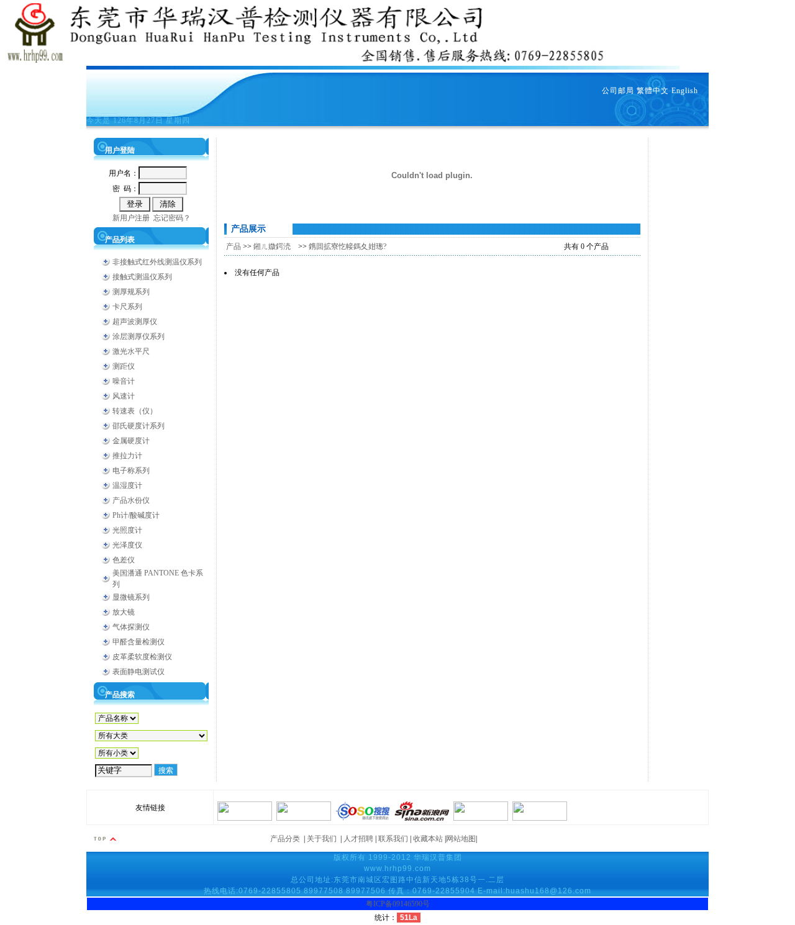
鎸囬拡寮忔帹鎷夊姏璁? (347, 246)
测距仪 (123, 366)
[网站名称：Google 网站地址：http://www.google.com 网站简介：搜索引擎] (480, 818)
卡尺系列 (127, 306)
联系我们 (393, 838)
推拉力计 (127, 455)
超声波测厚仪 (134, 321)
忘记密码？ (172, 218)
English (684, 90)
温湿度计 (127, 485)
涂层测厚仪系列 (138, 336)
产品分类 (285, 838)
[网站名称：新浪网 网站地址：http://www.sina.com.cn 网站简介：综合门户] (421, 818)
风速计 (123, 396)
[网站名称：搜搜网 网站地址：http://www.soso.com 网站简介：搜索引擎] (362, 818)
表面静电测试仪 (138, 671)
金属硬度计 (131, 440)
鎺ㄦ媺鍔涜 (274, 246)
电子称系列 (131, 470)
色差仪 (123, 560)
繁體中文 (653, 90)
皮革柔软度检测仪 (142, 656)
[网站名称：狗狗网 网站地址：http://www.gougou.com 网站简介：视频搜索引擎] (303, 818)
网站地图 (461, 838)
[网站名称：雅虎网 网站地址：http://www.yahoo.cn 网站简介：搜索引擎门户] (244, 818)
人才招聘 (358, 838)
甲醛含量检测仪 (138, 642)
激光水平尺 (131, 351)
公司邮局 (618, 90)
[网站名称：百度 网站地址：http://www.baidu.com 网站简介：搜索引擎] (539, 818)
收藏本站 (428, 838)
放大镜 (123, 612)
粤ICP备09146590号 (398, 904)
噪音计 (123, 381)
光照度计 (127, 530)
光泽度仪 (127, 545)
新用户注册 (131, 218)
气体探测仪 (131, 627)
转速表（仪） (134, 411)
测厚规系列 (131, 291)
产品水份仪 (131, 500)
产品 (233, 246)
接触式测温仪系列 (142, 277)
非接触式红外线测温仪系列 (157, 262)
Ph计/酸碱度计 (136, 515)
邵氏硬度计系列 (138, 426)
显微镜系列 (131, 597)
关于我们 (322, 838)
